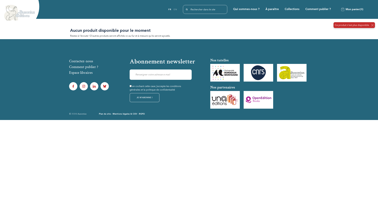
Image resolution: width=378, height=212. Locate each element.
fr (169, 10)
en (175, 10)
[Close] (372, 25)
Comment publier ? (318, 9)
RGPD (142, 114)
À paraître (272, 9)
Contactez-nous (81, 61)
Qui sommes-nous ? (246, 9)
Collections (292, 9)
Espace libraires (81, 72)
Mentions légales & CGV (125, 114)
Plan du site (105, 114)
